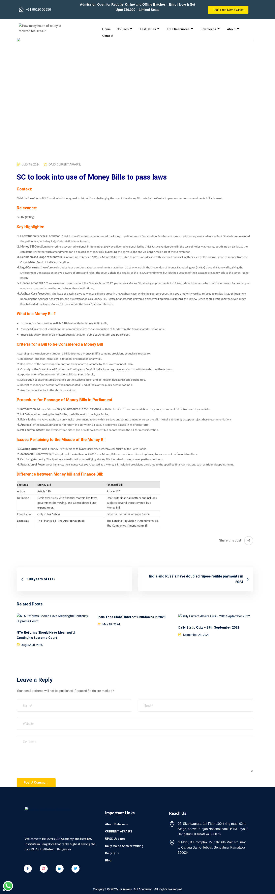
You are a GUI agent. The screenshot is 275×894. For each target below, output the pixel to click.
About (231, 29)
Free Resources (178, 29)
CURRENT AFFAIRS (118, 831)
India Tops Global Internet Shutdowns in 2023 (131, 617)
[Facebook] (28, 869)
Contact (107, 36)
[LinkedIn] (60, 869)
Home (106, 29)
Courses (123, 29)
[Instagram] (44, 869)
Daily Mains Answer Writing (124, 846)
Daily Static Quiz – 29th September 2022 (208, 627)
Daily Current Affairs (65, 164)
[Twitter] (75, 869)
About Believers (116, 824)
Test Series (148, 29)
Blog (108, 860)
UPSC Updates (115, 838)
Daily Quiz (112, 853)
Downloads (208, 29)
